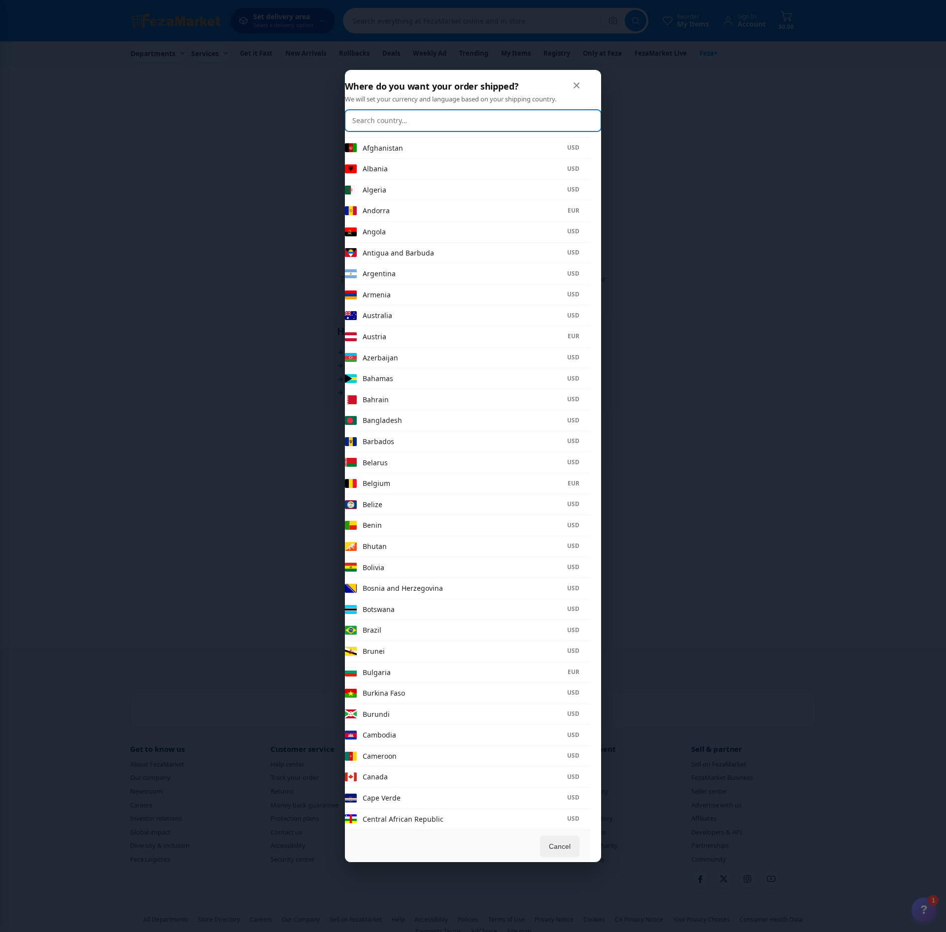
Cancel (560, 846)
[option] (462, 148)
